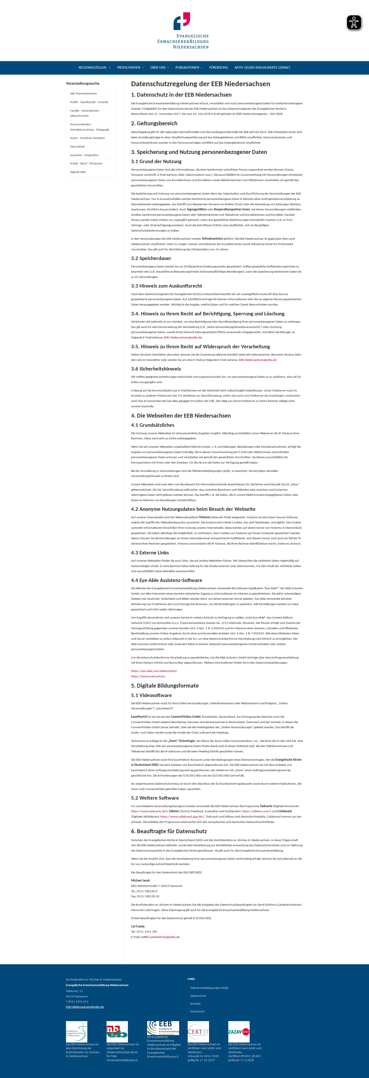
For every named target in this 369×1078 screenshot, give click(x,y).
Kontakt (195, 1004)
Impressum (197, 1011)
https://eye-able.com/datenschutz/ (154, 671)
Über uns (157, 67)
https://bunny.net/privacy (148, 676)
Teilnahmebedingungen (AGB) (209, 988)
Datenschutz (198, 996)
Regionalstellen (93, 67)
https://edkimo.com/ (256, 811)
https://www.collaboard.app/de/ (181, 816)
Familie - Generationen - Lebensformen (85, 113)
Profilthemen (128, 67)
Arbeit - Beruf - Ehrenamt (86, 163)
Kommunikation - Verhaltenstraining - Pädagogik (89, 127)
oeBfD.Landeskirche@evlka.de (160, 937)
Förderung (218, 67)
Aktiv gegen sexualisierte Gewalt (262, 67)
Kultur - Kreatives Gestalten (87, 138)
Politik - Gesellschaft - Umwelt (89, 102)
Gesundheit (77, 146)
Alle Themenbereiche (83, 93)
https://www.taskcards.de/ (149, 811)
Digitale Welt (78, 172)
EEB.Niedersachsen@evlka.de (183, 337)
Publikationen (187, 67)
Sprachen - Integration (84, 155)
